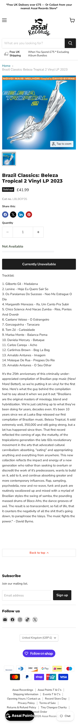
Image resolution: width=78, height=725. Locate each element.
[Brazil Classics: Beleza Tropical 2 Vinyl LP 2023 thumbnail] (9, 158)
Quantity (7, 223)
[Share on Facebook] (5, 214)
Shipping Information (25, 694)
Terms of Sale (47, 703)
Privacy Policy (26, 703)
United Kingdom (37, 638)
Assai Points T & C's (49, 690)
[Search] (70, 43)
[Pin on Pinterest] (29, 214)
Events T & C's (51, 694)
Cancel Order (39, 712)
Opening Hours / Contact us (23, 699)
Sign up (62, 595)
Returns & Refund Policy (21, 707)
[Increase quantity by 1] (38, 232)
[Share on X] (13, 214)
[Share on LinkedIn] (21, 214)
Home (6, 66)
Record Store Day (56, 699)
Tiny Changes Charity (54, 707)
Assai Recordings (22, 690)
